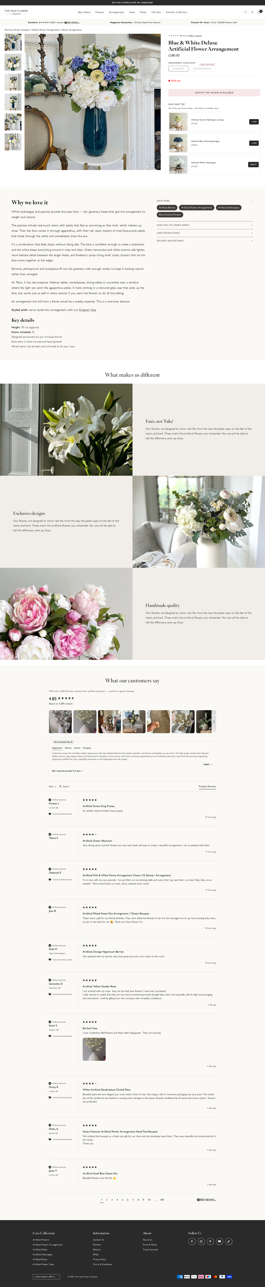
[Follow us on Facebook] (191, 1241)
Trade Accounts (150, 1249)
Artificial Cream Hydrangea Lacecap (207, 119)
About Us (147, 1239)
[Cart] (258, 12)
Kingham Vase (87, 310)
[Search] (245, 12)
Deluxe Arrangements (72, 30)
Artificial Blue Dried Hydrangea (205, 141)
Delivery (97, 1244)
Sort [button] (51, 786)
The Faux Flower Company (17, 30)
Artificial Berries (167, 207)
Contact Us (98, 1239)
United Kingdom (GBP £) (45, 1276)
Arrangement (178, 68)
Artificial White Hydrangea (203, 162)
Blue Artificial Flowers (170, 214)
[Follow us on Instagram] (201, 1241)
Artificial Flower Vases (43, 1264)
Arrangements (116, 12)
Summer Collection (176, 12)
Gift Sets (156, 12)
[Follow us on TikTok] (228, 1241)
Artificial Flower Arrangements (45, 30)
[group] (65, 699)
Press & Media (150, 1244)
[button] (60, 721)
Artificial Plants (40, 1249)
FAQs (95, 1254)
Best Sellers (84, 12)
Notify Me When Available (214, 92)
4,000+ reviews (195, 35)
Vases (132, 12)
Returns (97, 1249)
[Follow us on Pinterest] (210, 1241)
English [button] (207, 764)
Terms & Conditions (102, 1264)
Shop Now (147, 3)
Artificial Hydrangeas (228, 207)
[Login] (252, 12)
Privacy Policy (99, 1259)
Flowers (100, 12)
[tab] (207, 787)
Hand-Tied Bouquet (204, 68)
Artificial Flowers (41, 1239)
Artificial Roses (40, 1259)
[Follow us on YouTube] (219, 1241)
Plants (143, 12)
